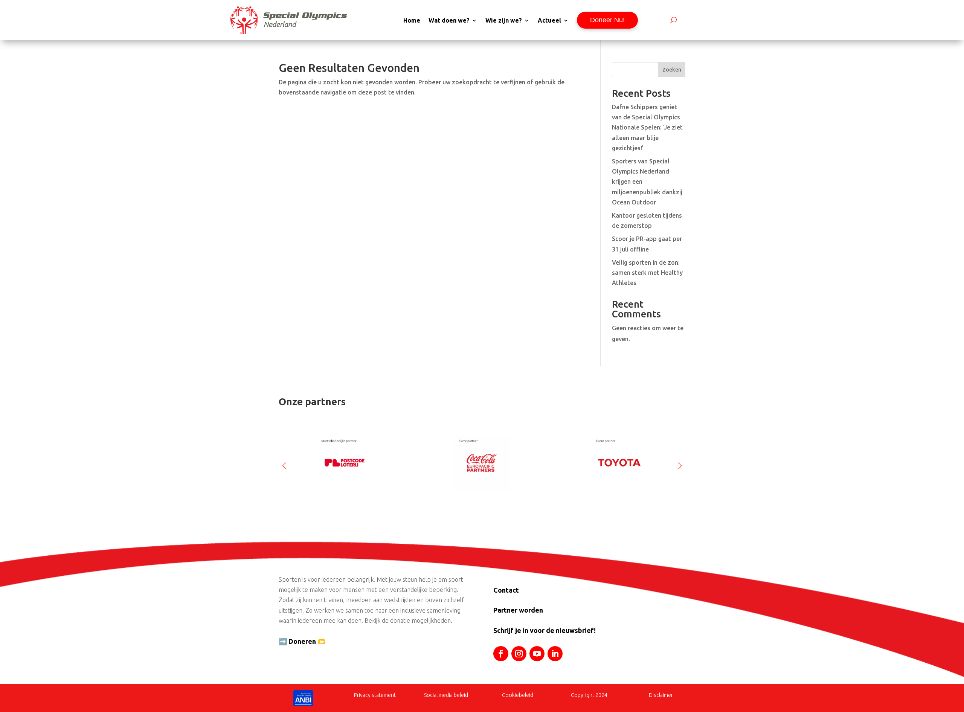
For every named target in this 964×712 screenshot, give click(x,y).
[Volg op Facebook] (500, 653)
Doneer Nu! (607, 20)
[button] (679, 463)
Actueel (549, 20)
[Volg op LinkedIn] (555, 653)
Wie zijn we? (503, 20)
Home (411, 20)
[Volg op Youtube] (537, 653)
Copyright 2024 (589, 695)
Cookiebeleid (517, 695)
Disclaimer (661, 695)
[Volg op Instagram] (518, 653)
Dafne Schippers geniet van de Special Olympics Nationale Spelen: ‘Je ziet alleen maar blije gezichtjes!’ (647, 127)
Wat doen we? (449, 20)
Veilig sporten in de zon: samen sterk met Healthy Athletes (647, 272)
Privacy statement (375, 695)
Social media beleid (446, 695)
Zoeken (671, 70)
